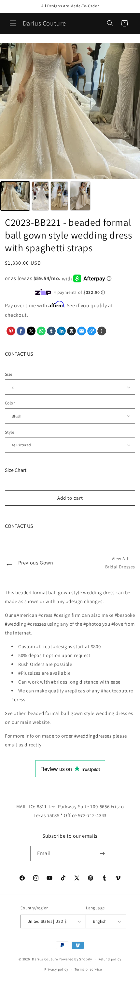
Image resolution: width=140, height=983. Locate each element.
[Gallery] (70, 128)
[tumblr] (51, 331)
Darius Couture (45, 959)
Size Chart (15, 470)
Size (8, 374)
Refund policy (109, 959)
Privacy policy (56, 969)
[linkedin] (61, 331)
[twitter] (31, 331)
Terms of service (88, 969)
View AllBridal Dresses (120, 563)
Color (10, 403)
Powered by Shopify (75, 959)
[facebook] (21, 331)
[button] (13, 23)
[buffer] (71, 331)
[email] (81, 331)
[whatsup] (41, 331)
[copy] (91, 331)
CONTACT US (19, 353)
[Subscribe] (102, 853)
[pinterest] (11, 331)
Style (9, 432)
